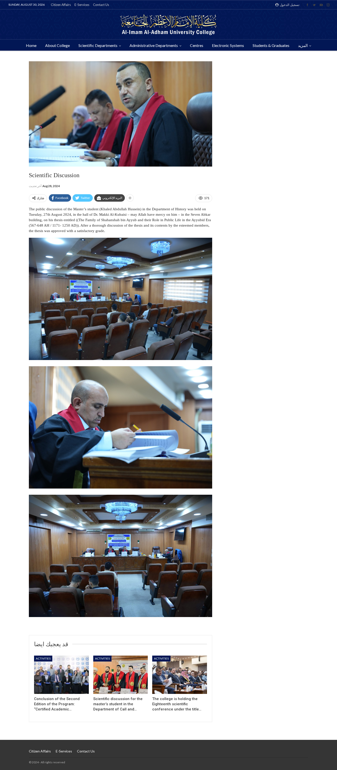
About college (57, 45)
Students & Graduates (271, 45)
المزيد (303, 45)
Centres (196, 45)
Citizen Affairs (61, 5)
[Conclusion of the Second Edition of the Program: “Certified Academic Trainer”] (61, 675)
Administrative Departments (154, 45)
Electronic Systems (228, 45)
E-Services (82, 5)
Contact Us (101, 5)
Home (31, 45)
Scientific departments (97, 45)
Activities (43, 658)
